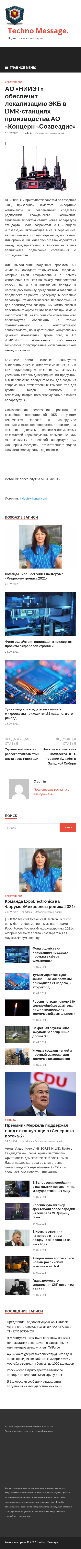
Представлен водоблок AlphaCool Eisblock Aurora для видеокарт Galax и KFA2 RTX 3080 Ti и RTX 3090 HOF (39, 1326)
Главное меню (23, 67)
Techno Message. (38, 30)
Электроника (13, 82)
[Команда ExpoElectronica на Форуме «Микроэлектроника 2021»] (40, 569)
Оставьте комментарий (49, 133)
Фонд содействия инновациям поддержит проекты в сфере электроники (39, 643)
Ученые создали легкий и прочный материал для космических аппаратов (52, 1054)
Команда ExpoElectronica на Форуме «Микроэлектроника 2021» (34, 576)
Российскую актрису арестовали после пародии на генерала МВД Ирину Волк (53, 1211)
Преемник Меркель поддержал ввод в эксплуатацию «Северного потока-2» (39, 1130)
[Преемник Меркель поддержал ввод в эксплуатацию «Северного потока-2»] (40, 1116)
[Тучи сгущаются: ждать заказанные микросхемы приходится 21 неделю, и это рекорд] (40, 704)
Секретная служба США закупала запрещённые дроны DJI (50, 1032)
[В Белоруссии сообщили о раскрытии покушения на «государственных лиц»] (17, 1196)
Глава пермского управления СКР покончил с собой (53, 1285)
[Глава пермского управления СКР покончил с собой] (17, 1294)
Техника (10, 1120)
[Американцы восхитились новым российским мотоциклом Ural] (17, 1272)
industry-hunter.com (33, 498)
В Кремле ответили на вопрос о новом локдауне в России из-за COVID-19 (51, 1237)
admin (28, 133)
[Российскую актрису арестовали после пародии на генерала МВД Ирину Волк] (17, 1219)
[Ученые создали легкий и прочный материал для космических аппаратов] (17, 1064)
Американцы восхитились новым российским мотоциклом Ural (53, 1262)
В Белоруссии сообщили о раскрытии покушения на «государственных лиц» (53, 1187)
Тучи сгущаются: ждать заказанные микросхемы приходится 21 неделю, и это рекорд (39, 713)
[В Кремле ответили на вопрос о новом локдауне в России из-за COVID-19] (17, 1245)
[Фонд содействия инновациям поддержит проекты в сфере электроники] (40, 637)
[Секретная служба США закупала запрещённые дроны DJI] (17, 1041)
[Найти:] (40, 827)
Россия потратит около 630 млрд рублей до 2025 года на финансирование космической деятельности (53, 1007)
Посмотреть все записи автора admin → (52, 791)
